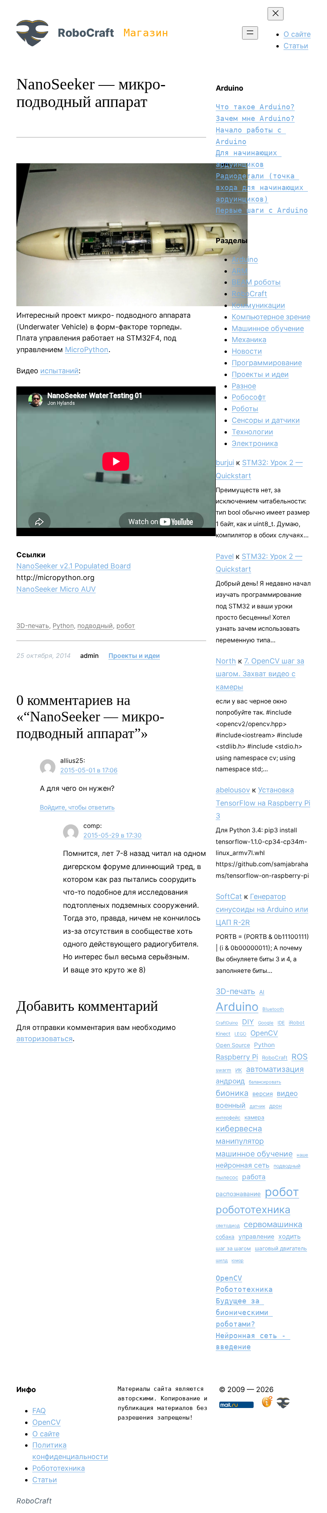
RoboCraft (86, 33)
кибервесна (239, 1128)
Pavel (225, 556)
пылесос (227, 1177)
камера (254, 1117)
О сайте (45, 1434)
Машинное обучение (268, 328)
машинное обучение (254, 1154)
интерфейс (228, 1118)
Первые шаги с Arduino (262, 210)
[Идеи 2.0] (266, 1406)
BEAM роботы (256, 282)
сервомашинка (273, 1224)
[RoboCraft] (283, 1406)
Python (63, 626)
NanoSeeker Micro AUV (56, 589)
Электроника (255, 443)
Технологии (252, 432)
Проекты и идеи (134, 655)
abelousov (233, 790)
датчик (257, 1106)
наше (302, 1155)
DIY (248, 1022)
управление (256, 1236)
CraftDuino (227, 1023)
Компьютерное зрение (271, 317)
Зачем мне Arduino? (255, 118)
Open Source (233, 1045)
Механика (249, 339)
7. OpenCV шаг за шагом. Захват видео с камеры (260, 674)
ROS (300, 1056)
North (226, 661)
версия (262, 1093)
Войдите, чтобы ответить (77, 807)
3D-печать (32, 626)
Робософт (249, 397)
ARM (240, 271)
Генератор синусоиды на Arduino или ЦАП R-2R (262, 909)
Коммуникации (258, 305)
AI (261, 992)
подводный (95, 626)
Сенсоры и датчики (266, 420)
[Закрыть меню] (276, 13)
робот (125, 626)
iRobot (297, 1023)
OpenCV (264, 1033)
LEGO (240, 1034)
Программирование (267, 362)
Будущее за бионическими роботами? (244, 1312)
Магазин (146, 33)
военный (231, 1105)
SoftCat (229, 896)
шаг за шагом (233, 1248)
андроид (230, 1081)
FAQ (39, 1410)
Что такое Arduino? (255, 107)
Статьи (44, 1479)
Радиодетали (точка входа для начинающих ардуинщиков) (262, 187)
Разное (244, 386)
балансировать (265, 1082)
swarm (223, 1070)
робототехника (253, 1209)
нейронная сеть (243, 1165)
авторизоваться (44, 1038)
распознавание (238, 1194)
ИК (238, 1070)
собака (225, 1236)
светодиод (228, 1225)
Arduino (245, 259)
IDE (281, 1023)
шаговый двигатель (281, 1248)
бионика (232, 1093)
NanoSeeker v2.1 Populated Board (73, 566)
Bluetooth (273, 1009)
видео (287, 1093)
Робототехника (244, 1289)
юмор (238, 1260)
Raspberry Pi (237, 1057)
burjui (225, 462)
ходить (289, 1236)
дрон (275, 1106)
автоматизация (275, 1069)
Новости (247, 351)
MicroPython (86, 349)
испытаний (59, 370)
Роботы (245, 408)
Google (266, 1023)
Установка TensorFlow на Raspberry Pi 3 (263, 803)
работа (254, 1176)
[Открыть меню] (250, 33)
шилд (222, 1260)
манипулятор (240, 1141)
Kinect (223, 1034)
